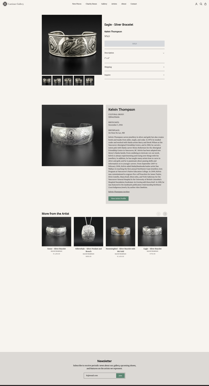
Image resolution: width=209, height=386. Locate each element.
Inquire (107, 75)
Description (109, 53)
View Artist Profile (118, 198)
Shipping (108, 67)
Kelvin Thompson (113, 31)
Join (120, 376)
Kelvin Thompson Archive (119, 192)
